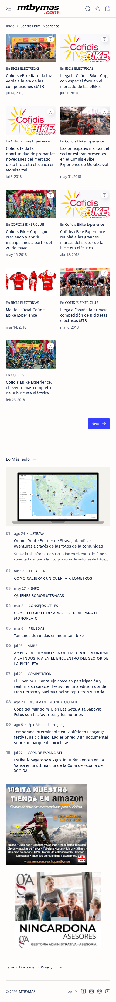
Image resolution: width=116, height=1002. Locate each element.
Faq (60, 967)
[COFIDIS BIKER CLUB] (27, 224)
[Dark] (97, 9)
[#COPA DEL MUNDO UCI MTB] (54, 701)
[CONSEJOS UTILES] (43, 605)
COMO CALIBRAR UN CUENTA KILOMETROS (53, 578)
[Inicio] (10, 26)
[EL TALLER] (37, 571)
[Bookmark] (107, 9)
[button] (83, 991)
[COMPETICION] (40, 673)
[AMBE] (32, 645)
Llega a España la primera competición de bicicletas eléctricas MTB (84, 315)
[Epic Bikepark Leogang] (46, 724)
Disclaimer (27, 967)
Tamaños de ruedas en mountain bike (49, 635)
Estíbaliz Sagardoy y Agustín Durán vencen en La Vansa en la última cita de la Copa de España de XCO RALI (59, 765)
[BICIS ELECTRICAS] (25, 68)
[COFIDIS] (17, 375)
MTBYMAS (27, 991)
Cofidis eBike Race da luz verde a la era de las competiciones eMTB (29, 81)
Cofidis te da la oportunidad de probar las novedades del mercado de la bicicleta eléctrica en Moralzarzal (30, 159)
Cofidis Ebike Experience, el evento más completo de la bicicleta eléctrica (29, 388)
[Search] (87, 9)
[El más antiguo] (99, 423)
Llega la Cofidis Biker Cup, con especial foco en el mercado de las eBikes (84, 81)
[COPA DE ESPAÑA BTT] (45, 752)
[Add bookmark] (50, 39)
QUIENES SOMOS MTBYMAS (39, 595)
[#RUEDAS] (36, 628)
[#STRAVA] (37, 533)
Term (10, 967)
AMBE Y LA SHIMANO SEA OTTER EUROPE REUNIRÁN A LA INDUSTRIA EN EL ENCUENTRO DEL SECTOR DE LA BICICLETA (61, 658)
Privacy (46, 967)
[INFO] (35, 588)
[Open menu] (8, 9)
